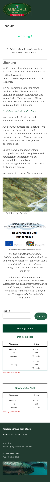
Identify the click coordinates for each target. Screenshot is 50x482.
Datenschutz (21, 435)
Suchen (6, 311)
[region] (25, 468)
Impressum (8, 435)
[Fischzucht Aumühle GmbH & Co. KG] (17, 15)
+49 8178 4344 (12, 453)
